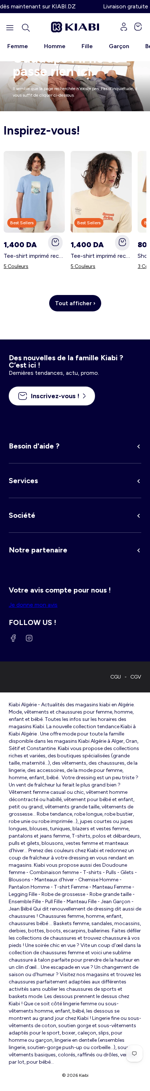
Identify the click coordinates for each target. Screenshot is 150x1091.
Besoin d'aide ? (34, 446)
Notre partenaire (38, 550)
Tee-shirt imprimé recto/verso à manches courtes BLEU (34, 255)
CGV (135, 677)
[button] (25, 27)
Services (23, 480)
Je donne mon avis (33, 604)
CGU (115, 677)
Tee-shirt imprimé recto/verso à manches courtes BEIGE (101, 255)
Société (22, 515)
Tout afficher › (75, 303)
